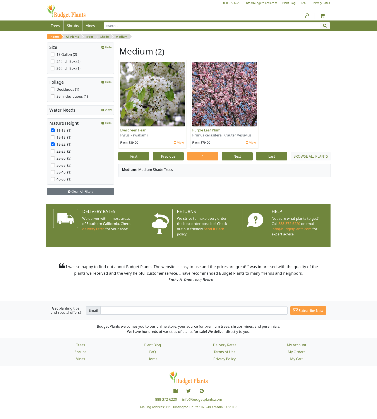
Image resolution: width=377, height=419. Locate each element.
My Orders (296, 351)
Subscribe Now (311, 310)
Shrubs (80, 351)
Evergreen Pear (133, 130)
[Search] (325, 25)
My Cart (296, 358)
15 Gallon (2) (67, 54)
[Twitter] (188, 391)
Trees (89, 37)
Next (237, 156)
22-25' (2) (64, 151)
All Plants (72, 37)
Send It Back (214, 229)
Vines (80, 358)
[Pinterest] (202, 391)
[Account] (307, 15)
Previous (168, 156)
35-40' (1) (64, 172)
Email (93, 310)
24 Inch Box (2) (69, 61)
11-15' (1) (64, 130)
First (133, 156)
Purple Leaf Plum (206, 130)
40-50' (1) (64, 179)
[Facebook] (175, 391)
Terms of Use (224, 351)
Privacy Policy (224, 358)
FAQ (152, 351)
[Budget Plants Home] (66, 12)
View (180, 142)
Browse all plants (310, 156)
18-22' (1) (64, 144)
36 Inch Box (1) (69, 68)
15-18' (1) (64, 137)
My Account (296, 344)
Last (271, 156)
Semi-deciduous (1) (72, 96)
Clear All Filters (81, 191)
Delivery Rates (224, 344)
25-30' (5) (64, 158)
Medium (121, 37)
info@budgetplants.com (202, 399)
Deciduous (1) (68, 89)
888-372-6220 (289, 223)
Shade (104, 37)
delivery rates (93, 229)
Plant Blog (152, 344)
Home (54, 37)
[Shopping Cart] (322, 15)
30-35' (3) (64, 165)
